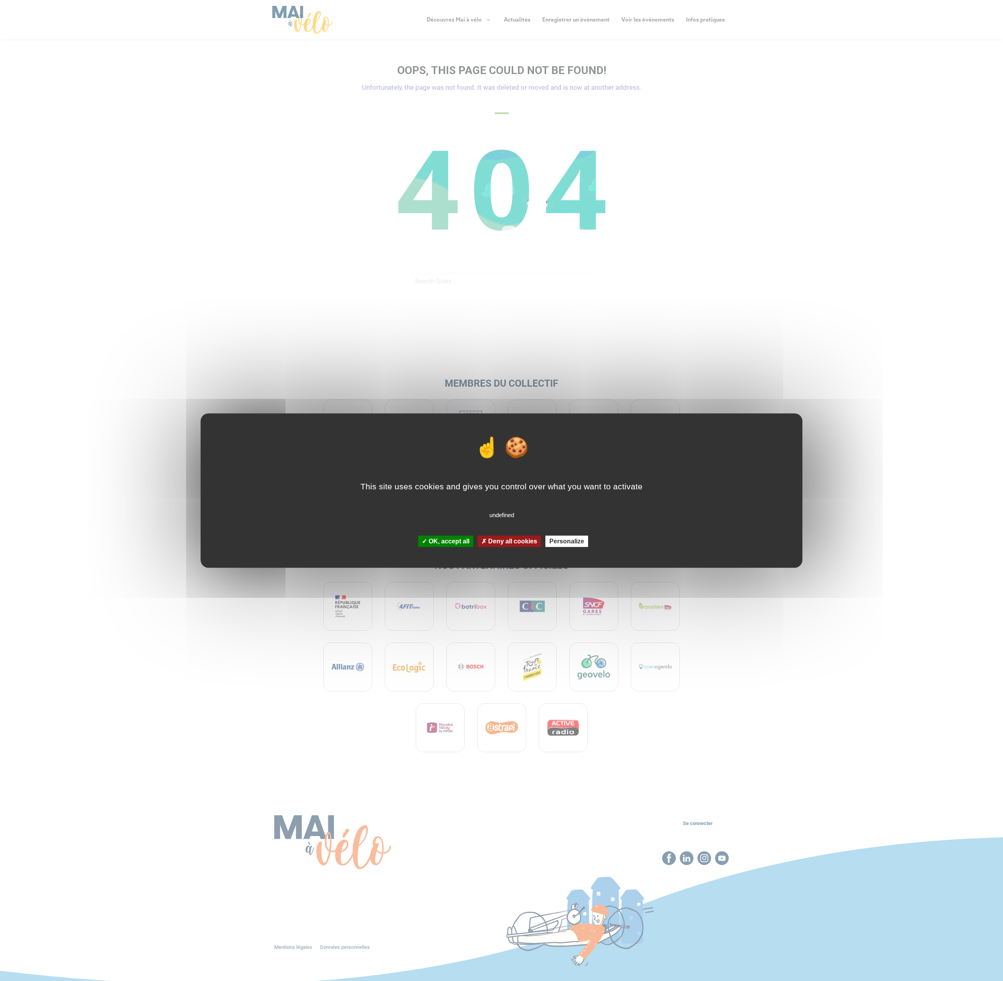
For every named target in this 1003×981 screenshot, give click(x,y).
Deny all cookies (512, 541)
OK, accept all (448, 541)
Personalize (566, 541)
